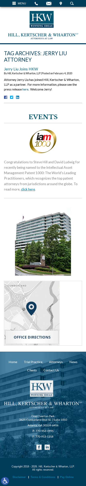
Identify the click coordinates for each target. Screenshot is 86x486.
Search (72, 3)
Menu (22, 3)
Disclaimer (19, 477)
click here (28, 189)
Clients (32, 370)
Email (48, 3)
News (73, 362)
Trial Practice (33, 362)
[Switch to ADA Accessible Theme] (5, 481)
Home (13, 362)
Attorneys (56, 362)
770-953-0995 (45, 431)
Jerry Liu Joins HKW (21, 69)
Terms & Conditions (43, 477)
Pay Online (67, 477)
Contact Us (51, 370)
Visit (61, 3)
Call (36, 3)
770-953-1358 (44, 436)
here (25, 89)
